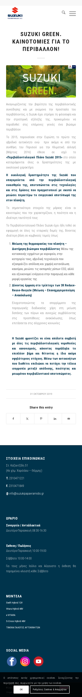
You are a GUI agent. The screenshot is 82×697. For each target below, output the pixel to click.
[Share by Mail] (69, 418)
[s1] (41, 81)
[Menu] (70, 13)
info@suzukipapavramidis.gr (26, 493)
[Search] (61, 13)
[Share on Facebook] (13, 418)
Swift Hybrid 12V (14, 602)
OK (21, 689)
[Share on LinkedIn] (55, 418)
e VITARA (10, 615)
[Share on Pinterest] (41, 418)
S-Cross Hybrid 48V (15, 621)
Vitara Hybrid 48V (14, 608)
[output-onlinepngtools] (34, 13)
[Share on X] (27, 418)
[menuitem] (61, 13)
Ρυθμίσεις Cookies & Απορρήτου (50, 689)
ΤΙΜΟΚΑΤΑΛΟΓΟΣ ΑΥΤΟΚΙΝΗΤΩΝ (23, 627)
